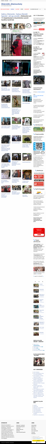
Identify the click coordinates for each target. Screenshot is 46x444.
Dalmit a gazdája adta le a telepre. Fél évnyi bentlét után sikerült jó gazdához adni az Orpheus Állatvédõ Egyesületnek (26, 130)
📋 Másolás (42, 29)
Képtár (22, 9)
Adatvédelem (7, 442)
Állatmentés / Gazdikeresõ (20, 425)
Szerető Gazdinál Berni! (26, 162)
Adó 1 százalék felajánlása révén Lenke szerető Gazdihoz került (5, 89)
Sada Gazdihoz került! (16, 142)
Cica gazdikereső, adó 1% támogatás (41, 317)
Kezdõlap (12, 9)
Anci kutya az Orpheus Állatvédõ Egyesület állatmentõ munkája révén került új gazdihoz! (26, 91)
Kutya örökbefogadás (26, 103)
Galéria (3, 14)
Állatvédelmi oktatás (41, 300)
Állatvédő (17, 9)
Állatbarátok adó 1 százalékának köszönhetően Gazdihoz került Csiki (16, 163)
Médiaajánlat (12, 442)
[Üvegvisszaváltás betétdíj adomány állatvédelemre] (39, 148)
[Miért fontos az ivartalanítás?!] (36, 294)
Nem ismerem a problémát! (38, 350)
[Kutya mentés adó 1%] (36, 310)
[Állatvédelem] (36, 332)
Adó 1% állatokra (36, 372)
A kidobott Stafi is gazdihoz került (25, 182)
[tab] (35, 282)
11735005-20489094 (41, 91)
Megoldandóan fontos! (37, 346)
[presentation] (35, 282)
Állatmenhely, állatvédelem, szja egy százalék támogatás (16, 192)
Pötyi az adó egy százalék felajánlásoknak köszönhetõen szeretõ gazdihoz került (16, 127)
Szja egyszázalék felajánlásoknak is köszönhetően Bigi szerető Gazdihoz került (5, 106)
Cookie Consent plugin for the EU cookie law (38, 442)
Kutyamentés (41, 289)
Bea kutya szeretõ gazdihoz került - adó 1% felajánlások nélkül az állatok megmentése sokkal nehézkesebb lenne (16, 111)
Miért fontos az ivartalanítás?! (41, 295)
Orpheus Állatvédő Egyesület (20, 432)
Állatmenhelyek (33, 425)
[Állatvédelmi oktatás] (36, 299)
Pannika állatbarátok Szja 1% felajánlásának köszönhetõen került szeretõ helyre (16, 180)
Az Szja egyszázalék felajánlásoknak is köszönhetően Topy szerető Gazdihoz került (16, 90)
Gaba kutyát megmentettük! (25, 196)
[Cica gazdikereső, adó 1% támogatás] (36, 315)
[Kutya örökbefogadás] (36, 305)
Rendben (38, 440)
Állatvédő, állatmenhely (11, 4)
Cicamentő (33, 432)
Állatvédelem (41, 332)
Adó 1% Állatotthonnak (5, 9)
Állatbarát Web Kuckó (34, 9)
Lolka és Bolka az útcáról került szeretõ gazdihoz (5, 127)
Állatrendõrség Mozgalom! (20, 426)
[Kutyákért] (36, 284)
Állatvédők (18, 430)
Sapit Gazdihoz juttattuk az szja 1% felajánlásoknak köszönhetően (5, 195)
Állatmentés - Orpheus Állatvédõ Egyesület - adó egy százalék (14, 15)
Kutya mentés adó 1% (41, 311)
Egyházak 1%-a (33, 426)
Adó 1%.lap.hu (33, 429)
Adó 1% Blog (33, 428)
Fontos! (34, 347)
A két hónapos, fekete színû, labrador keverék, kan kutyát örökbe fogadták (5, 165)
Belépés (11, 0)
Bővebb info (38, 438)
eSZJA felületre (40, 40)
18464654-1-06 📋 (16, 31)
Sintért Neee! (18, 428)
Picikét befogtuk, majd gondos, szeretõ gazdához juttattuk (26, 145)
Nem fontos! (35, 349)
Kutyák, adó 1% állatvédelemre (41, 323)
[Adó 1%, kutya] (36, 327)
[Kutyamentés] (36, 289)
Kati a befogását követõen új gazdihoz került (5, 181)
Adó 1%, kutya (41, 327)
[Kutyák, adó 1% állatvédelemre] (36, 322)
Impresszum (3, 442)
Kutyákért (40, 284)
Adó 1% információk (34, 430)
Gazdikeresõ (26, 9)
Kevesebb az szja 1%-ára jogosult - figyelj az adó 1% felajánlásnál (37, 386)
